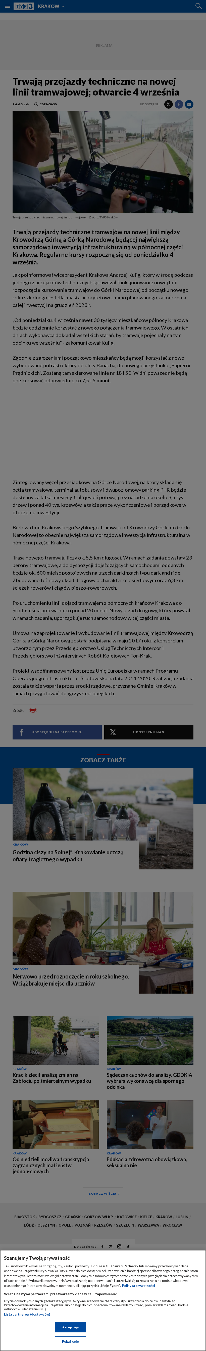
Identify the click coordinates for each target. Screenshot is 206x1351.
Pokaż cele (70, 1341)
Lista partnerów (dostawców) (27, 1314)
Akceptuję (70, 1327)
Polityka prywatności (138, 1286)
